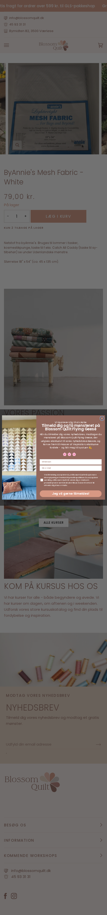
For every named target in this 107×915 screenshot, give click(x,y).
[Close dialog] (102, 418)
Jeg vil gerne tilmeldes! (70, 493)
